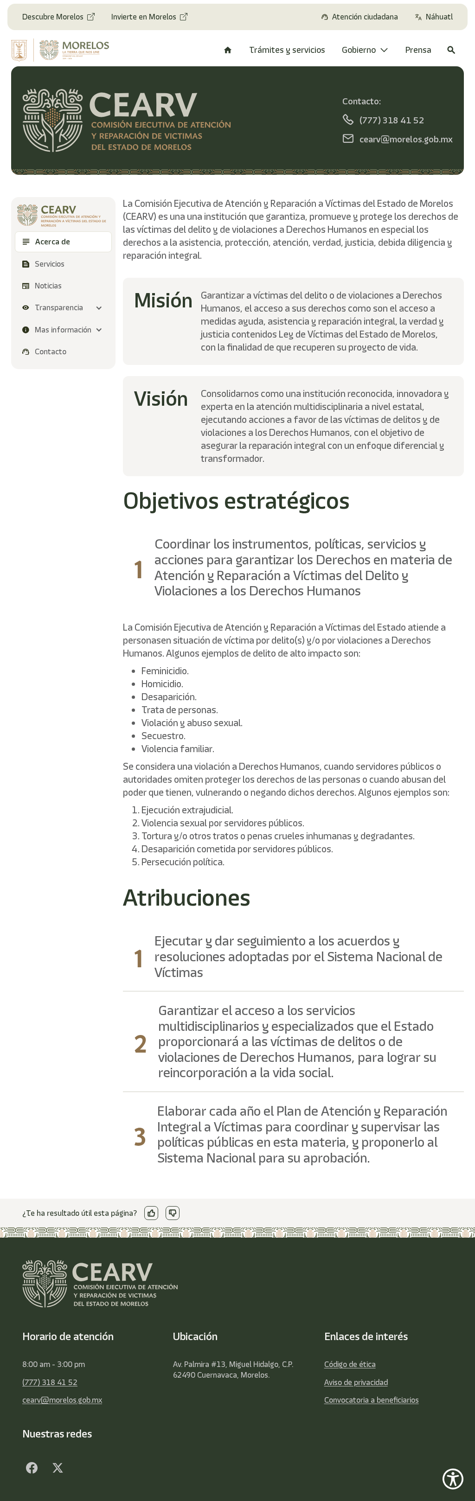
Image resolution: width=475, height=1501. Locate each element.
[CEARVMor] (31, 1467)
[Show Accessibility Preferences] (453, 1479)
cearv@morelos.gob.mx (62, 1399)
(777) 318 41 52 (49, 1382)
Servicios (50, 263)
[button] (63, 308)
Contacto (50, 351)
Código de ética (350, 1364)
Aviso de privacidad (356, 1382)
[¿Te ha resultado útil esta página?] (151, 1213)
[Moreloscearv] (57, 1467)
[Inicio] (228, 50)
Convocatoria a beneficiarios (371, 1400)
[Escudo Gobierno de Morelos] (61, 50)
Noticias (48, 285)
